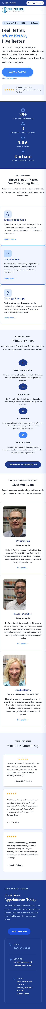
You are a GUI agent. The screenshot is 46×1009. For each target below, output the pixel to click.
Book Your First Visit (17, 72)
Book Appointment (35, 3)
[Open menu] (42, 10)
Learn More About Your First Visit (23, 464)
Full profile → (23, 568)
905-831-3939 (10, 3)
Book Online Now (19, 931)
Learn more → (10, 239)
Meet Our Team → (9, 78)
